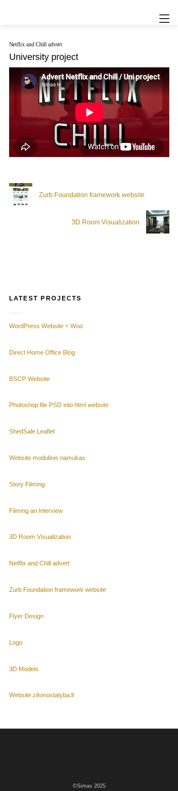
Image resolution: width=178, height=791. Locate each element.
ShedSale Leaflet (32, 431)
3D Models (23, 668)
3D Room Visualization (106, 222)
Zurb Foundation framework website (91, 194)
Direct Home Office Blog (42, 352)
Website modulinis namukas (47, 457)
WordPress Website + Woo (46, 325)
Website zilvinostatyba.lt (41, 694)
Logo (15, 642)
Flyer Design (26, 615)
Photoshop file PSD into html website (58, 404)
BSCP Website (29, 378)
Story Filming (27, 484)
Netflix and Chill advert (35, 44)
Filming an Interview (36, 510)
